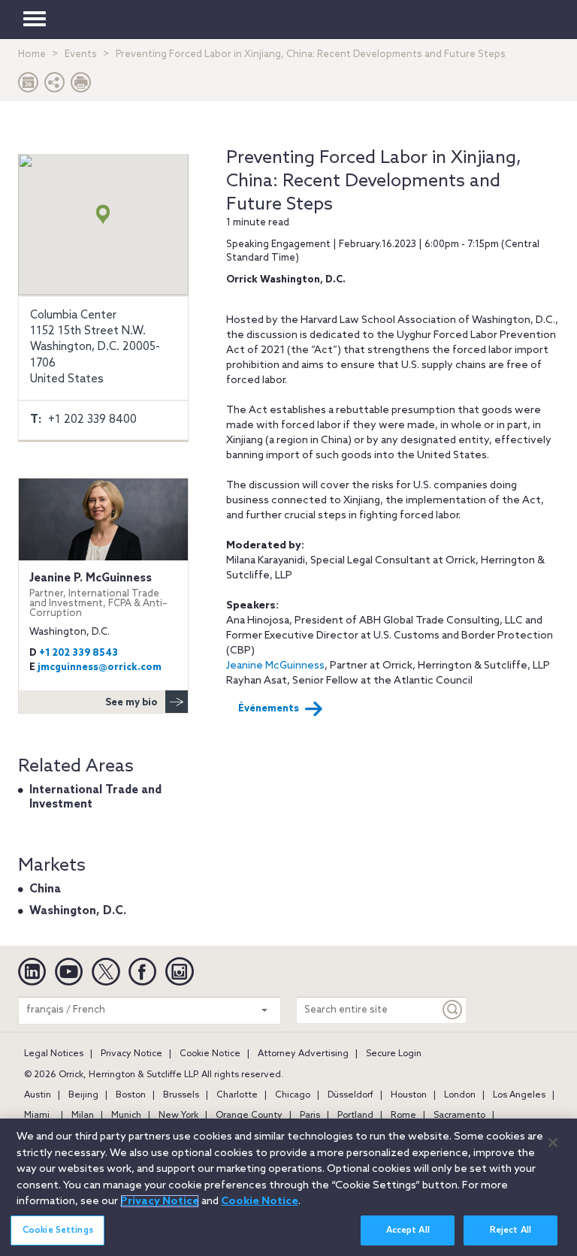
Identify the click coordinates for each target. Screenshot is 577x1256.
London (460, 1095)
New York (178, 1115)
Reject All (510, 1230)
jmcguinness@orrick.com (100, 667)
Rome (403, 1115)
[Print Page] (81, 86)
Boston (131, 1095)
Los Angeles (519, 1095)
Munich (126, 1115)
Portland (355, 1115)
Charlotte (237, 1095)
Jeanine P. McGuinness (98, 595)
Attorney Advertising (303, 1054)
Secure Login (393, 1054)
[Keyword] (453, 1010)
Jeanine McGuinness (275, 666)
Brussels (181, 1095)
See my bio (131, 702)
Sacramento (459, 1115)
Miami (37, 1115)
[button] (54, 86)
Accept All (408, 1230)
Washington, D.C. (77, 911)
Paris (310, 1115)
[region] (288, 1187)
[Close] (552, 1142)
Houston (409, 1095)
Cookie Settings (58, 1230)
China (45, 889)
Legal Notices (53, 1054)
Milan (82, 1115)
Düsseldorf (350, 1095)
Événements (268, 708)
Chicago (292, 1095)
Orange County (249, 1115)
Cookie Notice (210, 1054)
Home (32, 54)
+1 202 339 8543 (78, 653)
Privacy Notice (131, 1054)
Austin (37, 1095)
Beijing (83, 1095)
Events (81, 54)
